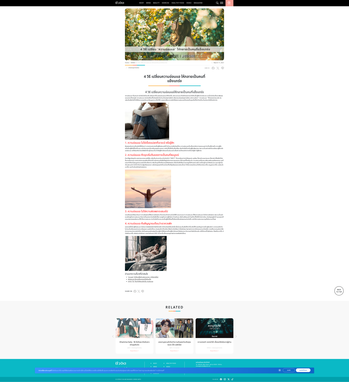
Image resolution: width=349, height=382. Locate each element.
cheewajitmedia (133, 68)
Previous (113, 336)
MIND (148, 3)
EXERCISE (165, 3)
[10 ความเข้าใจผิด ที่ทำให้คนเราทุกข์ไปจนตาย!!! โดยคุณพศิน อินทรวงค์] (174, 336)
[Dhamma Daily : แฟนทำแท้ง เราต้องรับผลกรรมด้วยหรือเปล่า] (134, 336)
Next (236, 336)
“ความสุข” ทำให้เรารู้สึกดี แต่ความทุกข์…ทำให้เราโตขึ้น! (143, 277)
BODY (141, 3)
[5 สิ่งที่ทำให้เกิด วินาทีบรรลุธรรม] (214, 336)
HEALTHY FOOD (178, 3)
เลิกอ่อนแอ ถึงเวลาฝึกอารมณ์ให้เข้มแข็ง (139, 279)
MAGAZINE (198, 3)
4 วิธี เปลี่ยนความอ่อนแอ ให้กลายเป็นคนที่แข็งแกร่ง (152, 63)
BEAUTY (156, 3)
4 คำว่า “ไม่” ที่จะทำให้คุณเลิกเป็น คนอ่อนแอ (140, 281)
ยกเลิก (289, 370)
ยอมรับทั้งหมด (303, 370)
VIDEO (188, 3)
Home (127, 63)
